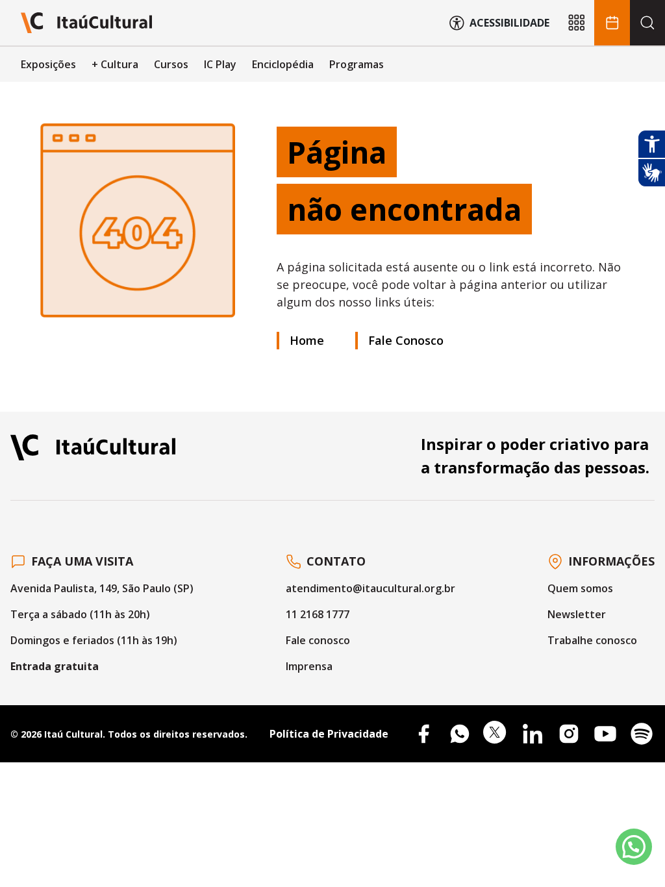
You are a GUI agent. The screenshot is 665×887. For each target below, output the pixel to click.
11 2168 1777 (317, 614)
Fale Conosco (406, 340)
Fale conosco (318, 640)
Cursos (171, 64)
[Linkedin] (533, 734)
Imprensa (309, 666)
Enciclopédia (283, 64)
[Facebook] (423, 734)
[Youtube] (605, 734)
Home (307, 340)
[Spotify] (642, 734)
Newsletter (576, 614)
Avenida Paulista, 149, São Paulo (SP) (102, 588)
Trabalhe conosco (592, 640)
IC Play (220, 64)
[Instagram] (569, 734)
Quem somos (580, 588)
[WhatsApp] (460, 734)
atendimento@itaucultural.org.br (370, 588)
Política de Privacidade (329, 734)
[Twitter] (496, 734)
